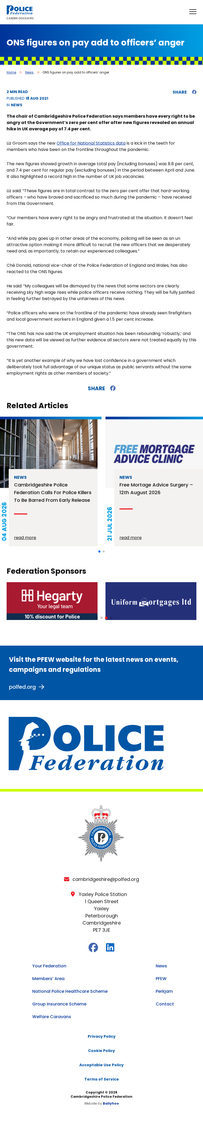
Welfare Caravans (51, 1017)
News (29, 72)
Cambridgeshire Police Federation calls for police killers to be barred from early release (52, 492)
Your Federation (49, 966)
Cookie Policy (101, 1050)
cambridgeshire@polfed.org (105, 879)
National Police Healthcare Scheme (70, 991)
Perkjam (164, 991)
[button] (99, 551)
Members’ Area (48, 979)
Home (11, 72)
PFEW (161, 979)
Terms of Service (101, 1079)
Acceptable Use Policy (101, 1065)
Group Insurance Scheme (59, 1004)
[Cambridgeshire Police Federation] (20, 13)
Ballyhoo (111, 1103)
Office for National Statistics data (91, 143)
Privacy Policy (102, 1036)
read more (25, 538)
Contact (165, 1004)
